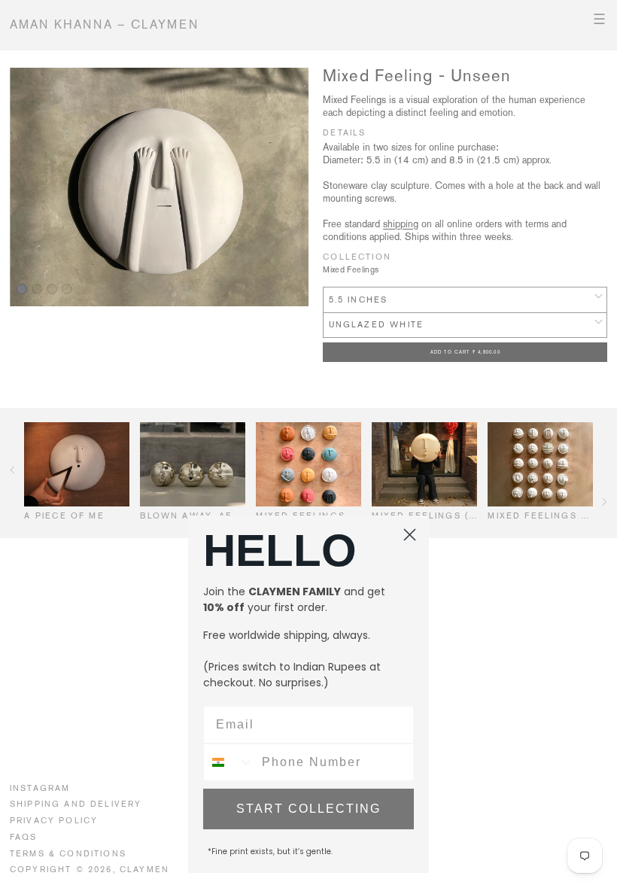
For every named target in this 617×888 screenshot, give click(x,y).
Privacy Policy (54, 820)
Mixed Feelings (350, 270)
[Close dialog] (410, 535)
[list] (159, 187)
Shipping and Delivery (76, 803)
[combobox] (229, 762)
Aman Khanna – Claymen (104, 24)
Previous (12, 470)
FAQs (24, 837)
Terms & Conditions (68, 853)
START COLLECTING (308, 808)
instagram (40, 788)
